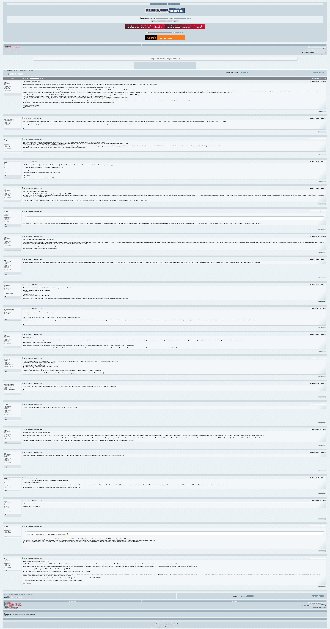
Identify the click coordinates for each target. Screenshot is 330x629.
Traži (41, 78)
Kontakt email (165, 621)
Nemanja (21, 614)
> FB (243, 72)
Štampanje (320, 78)
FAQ (157, 4)
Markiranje (315, 78)
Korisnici (172, 4)
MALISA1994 (15, 614)
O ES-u (165, 4)
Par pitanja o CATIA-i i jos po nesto (27, 70)
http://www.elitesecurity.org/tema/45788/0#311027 (87, 121)
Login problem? (176, 21)
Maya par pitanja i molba (13, 50)
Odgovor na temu (321, 111)
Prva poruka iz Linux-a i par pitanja (15, 49)
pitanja (9, 46)
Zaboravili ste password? (161, 21)
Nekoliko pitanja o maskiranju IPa (14, 47)
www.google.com (9, 366)
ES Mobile (175, 14)
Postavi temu (315, 72)
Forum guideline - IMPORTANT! (14, 48)
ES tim (179, 623)
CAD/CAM (16, 70)
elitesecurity (155, 14)
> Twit (246, 72)
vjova (24, 614)
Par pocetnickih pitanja (12, 51)
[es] (4, 70)
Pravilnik (160, 4)
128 (322, 54)
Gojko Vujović (165, 623)
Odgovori (321, 72)
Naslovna (152, 4)
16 (317, 54)
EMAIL (168, 14)
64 (320, 54)
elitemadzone (162, 14)
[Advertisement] (165, 65)
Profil (6, 94)
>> (22, 73)
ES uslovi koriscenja (153, 623)
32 (319, 54)
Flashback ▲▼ (169, 21)
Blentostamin (32, 614)
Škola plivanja (168, 626)
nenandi (27, 614)
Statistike (178, 4)
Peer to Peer (10, 606)
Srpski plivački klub (161, 626)
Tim (169, 4)
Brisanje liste (323, 48)
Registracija (153, 21)
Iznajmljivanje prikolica (175, 626)
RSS (171, 14)
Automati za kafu (153, 626)
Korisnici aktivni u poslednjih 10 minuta (13, 610)
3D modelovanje (10, 70)
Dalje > (19, 73)
